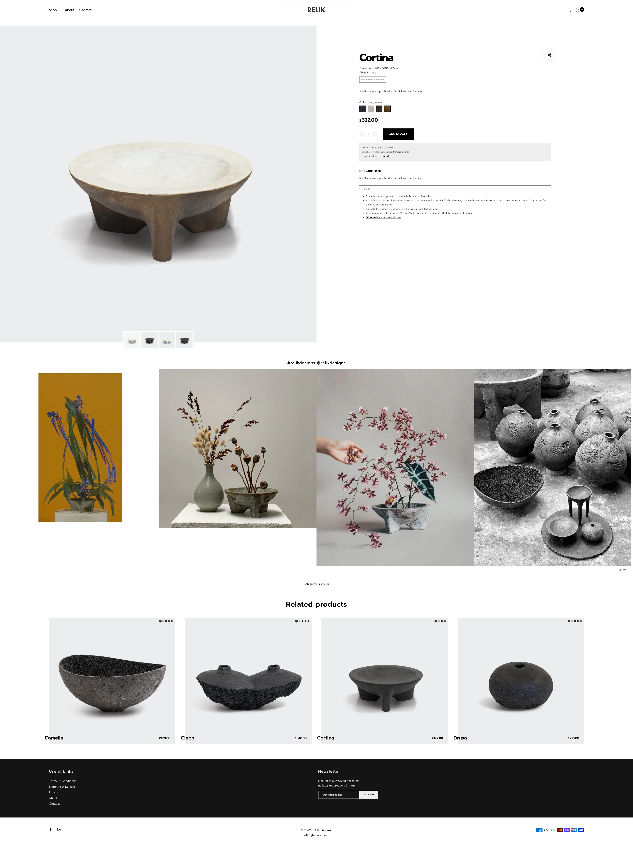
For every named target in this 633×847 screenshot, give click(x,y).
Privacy (54, 792)
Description (370, 171)
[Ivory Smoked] (387, 109)
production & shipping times (395, 152)
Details (366, 189)
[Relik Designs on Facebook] (50, 829)
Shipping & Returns (62, 786)
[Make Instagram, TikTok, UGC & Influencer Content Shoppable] (623, 570)
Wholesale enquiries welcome (383, 217)
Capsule (324, 584)
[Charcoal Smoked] (379, 109)
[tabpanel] (158, 184)
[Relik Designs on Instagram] (58, 829)
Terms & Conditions (62, 781)
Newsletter (329, 771)
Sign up (368, 794)
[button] (80, 447)
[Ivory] (371, 109)
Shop (53, 9)
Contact (85, 9)
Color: (371, 102)
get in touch (384, 156)
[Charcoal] (362, 109)
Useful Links (61, 771)
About (70, 9)
